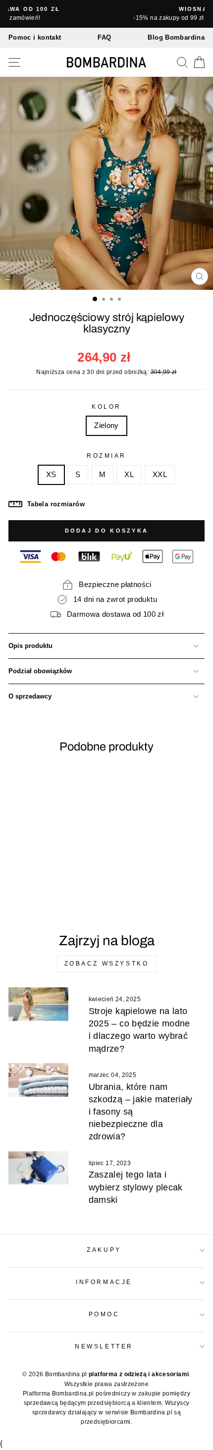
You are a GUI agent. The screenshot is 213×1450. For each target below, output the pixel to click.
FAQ (104, 37)
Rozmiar (106, 455)
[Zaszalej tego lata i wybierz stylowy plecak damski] (38, 1168)
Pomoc (104, 1314)
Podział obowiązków (40, 671)
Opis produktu (30, 646)
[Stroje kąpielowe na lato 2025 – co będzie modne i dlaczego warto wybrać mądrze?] (38, 1004)
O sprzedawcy (30, 696)
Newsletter (104, 1346)
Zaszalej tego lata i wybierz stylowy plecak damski (136, 1187)
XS (51, 475)
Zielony (106, 426)
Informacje (104, 1282)
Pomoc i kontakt (34, 37)
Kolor (106, 406)
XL (129, 475)
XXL (160, 475)
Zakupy (104, 1249)
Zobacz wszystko (106, 963)
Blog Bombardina (176, 37)
